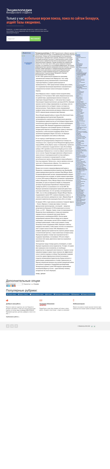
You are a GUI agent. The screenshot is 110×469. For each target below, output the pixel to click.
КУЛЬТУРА (78, 134)
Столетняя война (80, 166)
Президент (78, 78)
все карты (28, 63)
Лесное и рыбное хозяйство (79, 114)
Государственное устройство (79, 76)
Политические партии (80, 84)
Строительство (79, 119)
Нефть (77, 95)
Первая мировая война (81, 199)
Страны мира (12, 294)
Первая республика (80, 183)
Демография (78, 69)
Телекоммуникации (80, 106)
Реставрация (78, 188)
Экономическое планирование (79, 111)
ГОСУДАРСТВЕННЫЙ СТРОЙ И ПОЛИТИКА (81, 74)
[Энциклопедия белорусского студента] (19, 11)
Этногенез (78, 66)
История (49, 294)
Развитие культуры (80, 164)
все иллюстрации (28, 62)
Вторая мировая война (81, 202)
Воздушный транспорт (81, 105)
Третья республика (80, 194)
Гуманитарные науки (37, 294)
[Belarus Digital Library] (91, 326)
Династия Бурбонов (80, 176)
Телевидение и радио (80, 138)
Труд (77, 130)
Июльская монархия (80, 189)
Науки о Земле (23, 294)
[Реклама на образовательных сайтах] (94, 326)
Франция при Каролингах (81, 150)
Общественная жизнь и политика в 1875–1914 (81, 196)
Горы (77, 58)
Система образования (80, 136)
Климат (77, 62)
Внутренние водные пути (81, 103)
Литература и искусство (81, 137)
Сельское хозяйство (80, 112)
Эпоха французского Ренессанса (80, 171)
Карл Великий (79, 151)
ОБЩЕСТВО (78, 128)
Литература (78, 205)
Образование (79, 135)
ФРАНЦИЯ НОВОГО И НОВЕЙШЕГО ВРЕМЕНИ (81, 169)
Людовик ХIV (79, 177)
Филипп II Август (80, 159)
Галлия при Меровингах (81, 149)
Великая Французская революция (80, 182)
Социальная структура (81, 129)
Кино (77, 139)
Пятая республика (80, 204)
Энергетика (78, 93)
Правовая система (80, 85)
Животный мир (79, 64)
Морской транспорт (80, 104)
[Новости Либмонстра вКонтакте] (12, 326)
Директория (78, 184)
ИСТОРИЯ (78, 142)
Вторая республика (80, 192)
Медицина (76, 294)
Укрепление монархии (80, 167)
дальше (43, 273)
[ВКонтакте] (7, 286)
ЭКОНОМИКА (79, 87)
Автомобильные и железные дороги (80, 102)
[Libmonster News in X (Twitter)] (16, 326)
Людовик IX (78, 160)
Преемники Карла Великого (80, 153)
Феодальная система (80, 154)
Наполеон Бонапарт (80, 185)
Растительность (79, 63)
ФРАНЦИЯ (77, 54)
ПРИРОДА (78, 56)
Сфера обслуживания (80, 120)
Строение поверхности (81, 57)
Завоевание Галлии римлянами (80, 144)
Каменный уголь (79, 94)
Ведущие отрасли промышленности (80, 118)
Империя (78, 187)
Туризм (77, 121)
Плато (77, 59)
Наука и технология (88, 294)
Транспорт (78, 100)
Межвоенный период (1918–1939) (80, 201)
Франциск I (78, 172)
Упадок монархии (80, 178)
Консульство (79, 186)
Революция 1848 (79, 190)
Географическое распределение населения (81, 72)
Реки (77, 61)
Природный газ (79, 96)
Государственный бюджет (81, 127)
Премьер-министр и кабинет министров (80, 80)
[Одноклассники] (11, 286)
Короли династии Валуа (81, 165)
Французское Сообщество (81, 86)
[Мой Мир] (13, 286)
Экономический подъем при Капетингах (81, 163)
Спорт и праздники (80, 141)
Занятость (78, 90)
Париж (77, 83)
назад (38, 273)
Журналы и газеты (80, 140)
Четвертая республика (80, 203)
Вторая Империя (79, 193)
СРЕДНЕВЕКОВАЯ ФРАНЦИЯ (80, 148)
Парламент (78, 81)
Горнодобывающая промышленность (80, 92)
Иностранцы (78, 70)
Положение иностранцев (81, 131)
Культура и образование (62, 294)
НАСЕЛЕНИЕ (79, 65)
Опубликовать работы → (13, 316)
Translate (36, 284)
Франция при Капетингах (81, 156)
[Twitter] (9, 286)
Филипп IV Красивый (80, 161)
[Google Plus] (14, 286)
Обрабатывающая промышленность (79, 116)
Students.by (9, 29)
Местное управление (80, 82)
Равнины (78, 60)
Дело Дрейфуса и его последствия (80, 198)
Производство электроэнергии (79, 98)
